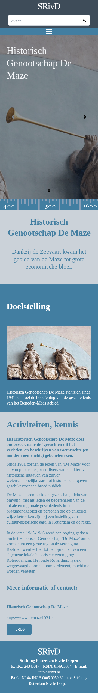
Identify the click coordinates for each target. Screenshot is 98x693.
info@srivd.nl (49, 672)
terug (19, 629)
